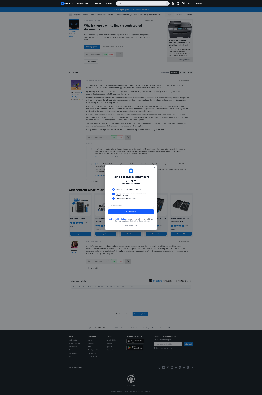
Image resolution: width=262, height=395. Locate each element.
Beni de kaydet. (131, 212)
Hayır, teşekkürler (131, 225)
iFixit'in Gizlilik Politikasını (118, 219)
